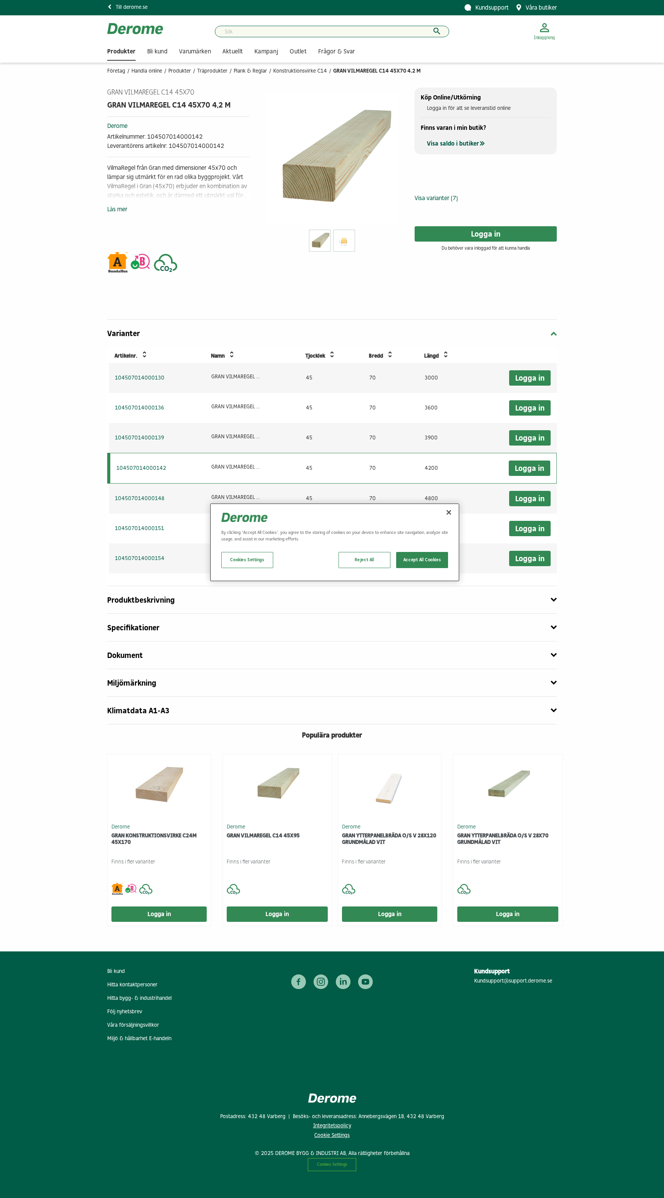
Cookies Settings (332, 1164)
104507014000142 (141, 468)
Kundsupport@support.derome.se (513, 981)
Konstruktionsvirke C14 (300, 71)
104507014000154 (139, 558)
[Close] (448, 512)
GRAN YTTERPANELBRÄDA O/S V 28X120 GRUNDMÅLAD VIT (389, 838)
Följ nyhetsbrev (124, 1011)
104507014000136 (139, 407)
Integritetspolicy (332, 1125)
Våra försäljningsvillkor (133, 1025)
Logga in (485, 234)
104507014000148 (139, 498)
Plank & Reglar (250, 71)
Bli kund (116, 971)
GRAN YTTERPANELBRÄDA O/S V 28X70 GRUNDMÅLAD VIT (502, 838)
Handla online (146, 71)
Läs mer (117, 209)
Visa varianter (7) (436, 198)
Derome (117, 125)
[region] (335, 542)
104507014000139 (139, 437)
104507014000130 (139, 377)
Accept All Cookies (422, 559)
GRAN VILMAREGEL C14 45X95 (263, 835)
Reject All (364, 559)
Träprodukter (212, 71)
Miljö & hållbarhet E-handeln (139, 1038)
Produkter (179, 71)
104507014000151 (139, 528)
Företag (116, 71)
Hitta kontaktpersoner (132, 984)
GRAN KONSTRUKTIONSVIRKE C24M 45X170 (154, 838)
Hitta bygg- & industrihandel (139, 998)
